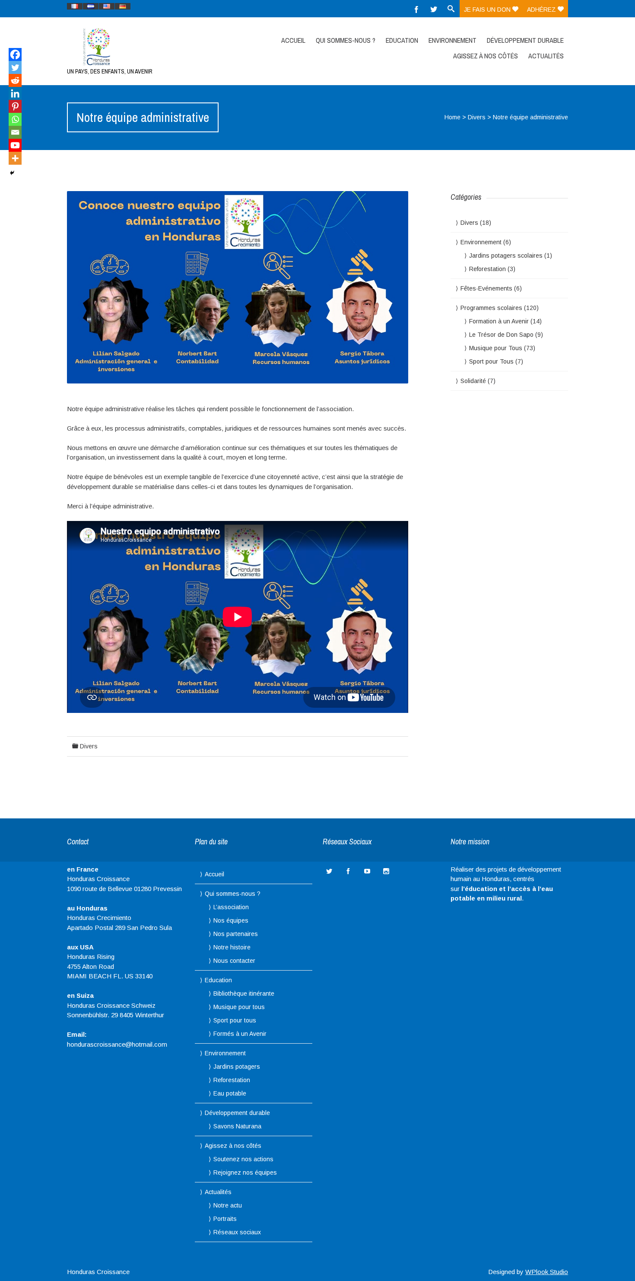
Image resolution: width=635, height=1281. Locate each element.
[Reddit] (15, 80)
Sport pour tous (234, 1020)
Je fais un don (488, 9)
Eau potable (229, 1093)
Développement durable (525, 40)
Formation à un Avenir (499, 321)
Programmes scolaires (491, 307)
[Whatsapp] (15, 119)
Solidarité (473, 380)
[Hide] (12, 172)
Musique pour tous (239, 1006)
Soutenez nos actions (243, 1159)
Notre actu (227, 1205)
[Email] (15, 132)
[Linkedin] (15, 93)
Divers (477, 117)
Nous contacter (234, 960)
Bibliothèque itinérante (243, 993)
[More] (15, 158)
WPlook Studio (546, 1271)
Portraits (225, 1218)
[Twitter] (433, 8)
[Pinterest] (15, 106)
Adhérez (542, 9)
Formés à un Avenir (240, 1033)
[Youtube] (15, 145)
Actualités (546, 56)
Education (402, 40)
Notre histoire (232, 947)
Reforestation (487, 268)
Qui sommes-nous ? (345, 40)
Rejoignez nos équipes (245, 1172)
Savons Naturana (237, 1126)
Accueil (293, 40)
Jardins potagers (236, 1066)
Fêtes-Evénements (486, 288)
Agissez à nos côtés (485, 56)
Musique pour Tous (495, 348)
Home (452, 117)
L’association (231, 907)
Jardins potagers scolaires (506, 255)
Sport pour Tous (491, 361)
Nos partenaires (235, 933)
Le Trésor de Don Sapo (501, 334)
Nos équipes (230, 920)
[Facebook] (416, 8)
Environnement (452, 40)
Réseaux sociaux (237, 1232)
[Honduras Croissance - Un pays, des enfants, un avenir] (141, 46)
